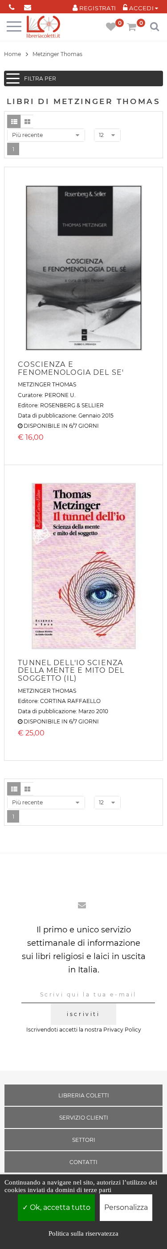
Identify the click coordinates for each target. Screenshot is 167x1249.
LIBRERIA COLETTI (83, 1095)
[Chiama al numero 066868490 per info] (11, 5)
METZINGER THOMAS (47, 384)
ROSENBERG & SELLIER (72, 405)
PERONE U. (60, 395)
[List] (13, 121)
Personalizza (126, 1207)
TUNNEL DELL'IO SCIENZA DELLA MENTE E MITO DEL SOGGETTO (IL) (71, 671)
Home (12, 54)
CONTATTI (83, 1162)
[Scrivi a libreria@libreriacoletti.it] (27, 5)
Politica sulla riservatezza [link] (83, 1233)
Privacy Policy (122, 1029)
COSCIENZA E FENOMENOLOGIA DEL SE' (71, 368)
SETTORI (83, 1140)
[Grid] (27, 121)
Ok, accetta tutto (59, 1207)
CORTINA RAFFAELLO (70, 701)
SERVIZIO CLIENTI (83, 1117)
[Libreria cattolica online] (43, 27)
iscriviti (83, 1014)
